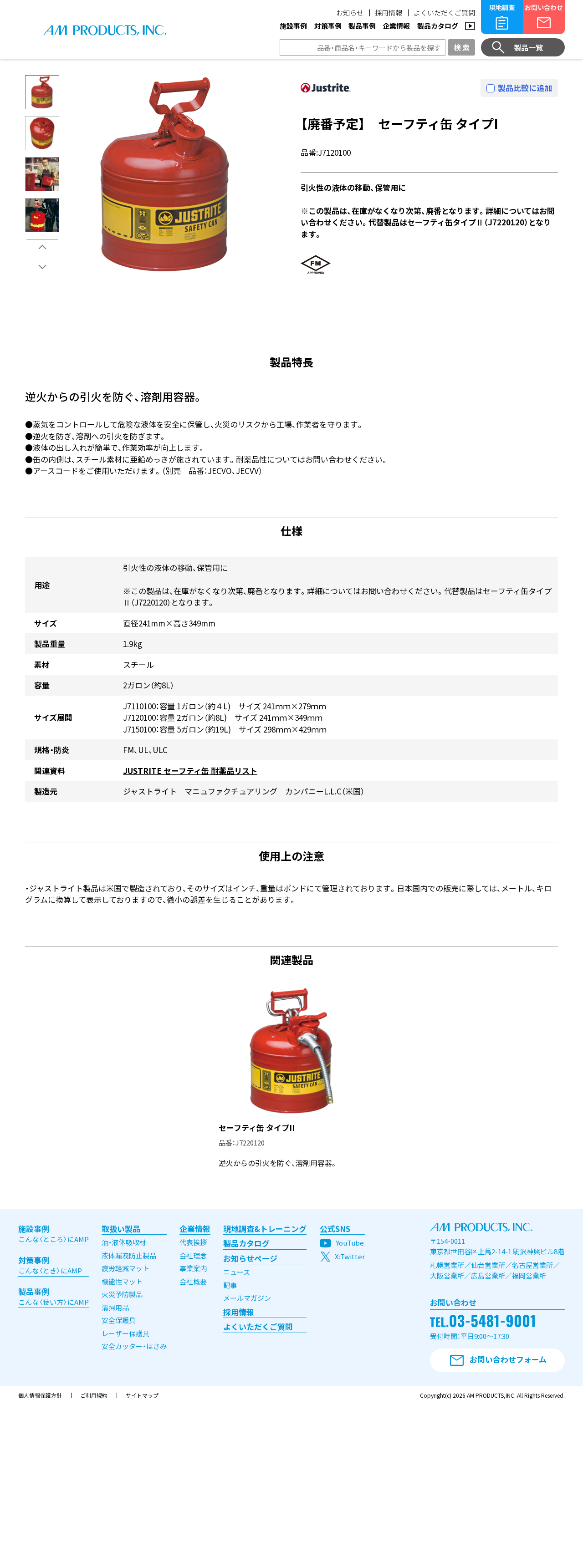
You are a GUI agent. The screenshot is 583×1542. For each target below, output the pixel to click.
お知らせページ (250, 1258)
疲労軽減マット (125, 1268)
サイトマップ (142, 1395)
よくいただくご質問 (444, 12)
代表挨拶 (193, 1242)
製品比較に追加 (525, 88)
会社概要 (193, 1281)
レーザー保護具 (125, 1333)
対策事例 (328, 26)
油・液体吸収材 (124, 1242)
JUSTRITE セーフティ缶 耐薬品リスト (190, 770)
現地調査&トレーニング (265, 1228)
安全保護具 (119, 1320)
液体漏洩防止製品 (129, 1255)
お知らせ (349, 12)
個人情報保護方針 (40, 1395)
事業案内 (193, 1268)
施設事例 (293, 26)
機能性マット (122, 1281)
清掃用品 (115, 1307)
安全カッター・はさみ (134, 1346)
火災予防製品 (122, 1294)
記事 (230, 1285)
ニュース (236, 1272)
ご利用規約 (93, 1395)
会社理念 (193, 1255)
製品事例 (362, 26)
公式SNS (335, 1228)
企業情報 (396, 26)
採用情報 (388, 12)
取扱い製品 (121, 1228)
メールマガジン (247, 1298)
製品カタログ (437, 26)
